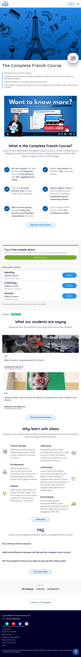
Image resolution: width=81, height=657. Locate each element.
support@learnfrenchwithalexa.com (16, 615)
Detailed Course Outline (9, 632)
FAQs (3, 645)
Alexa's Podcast (6, 634)
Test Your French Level (9, 643)
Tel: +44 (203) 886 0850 (11, 619)
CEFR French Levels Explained (10, 637)
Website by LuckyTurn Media (11, 652)
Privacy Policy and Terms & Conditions (13, 626)
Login (71, 4)
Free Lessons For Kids (8, 640)
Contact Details (6, 629)
